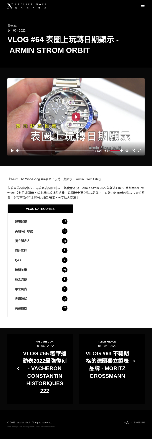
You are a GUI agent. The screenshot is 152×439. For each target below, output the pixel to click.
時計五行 (21, 250)
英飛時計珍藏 (24, 231)
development (28, 427)
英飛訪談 (21, 308)
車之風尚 (21, 289)
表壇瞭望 (21, 298)
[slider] (55, 150)
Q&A (18, 260)
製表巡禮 (21, 221)
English (139, 422)
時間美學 (21, 269)
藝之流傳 (21, 279)
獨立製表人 (22, 241)
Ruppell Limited (48, 427)
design (15, 427)
